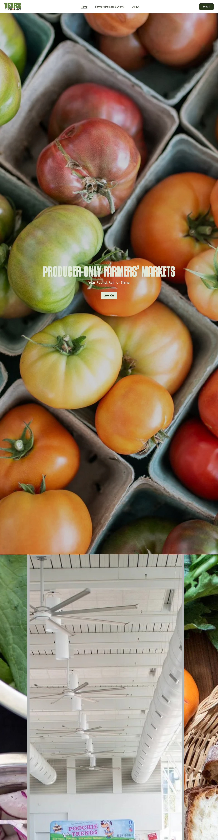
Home (84, 6)
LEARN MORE (109, 295)
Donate (206, 6)
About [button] (135, 6)
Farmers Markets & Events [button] (110, 6)
